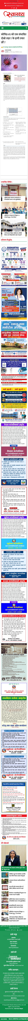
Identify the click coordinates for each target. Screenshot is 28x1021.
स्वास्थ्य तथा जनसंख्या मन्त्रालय (12, 973)
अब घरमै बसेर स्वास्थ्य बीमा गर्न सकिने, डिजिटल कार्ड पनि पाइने (16, 887)
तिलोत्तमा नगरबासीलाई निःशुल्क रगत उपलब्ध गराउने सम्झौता (17, 894)
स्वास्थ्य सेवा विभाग (17, 977)
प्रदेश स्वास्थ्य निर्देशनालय (14, 974)
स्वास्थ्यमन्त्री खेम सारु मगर (9, 979)
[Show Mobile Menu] (2, 27)
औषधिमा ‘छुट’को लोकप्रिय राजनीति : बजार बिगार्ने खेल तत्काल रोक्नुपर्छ (17, 875)
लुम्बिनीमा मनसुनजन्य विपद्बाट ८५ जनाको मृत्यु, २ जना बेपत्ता (12, 216)
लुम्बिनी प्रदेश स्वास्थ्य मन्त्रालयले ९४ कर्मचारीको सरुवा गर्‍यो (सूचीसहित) (12, 199)
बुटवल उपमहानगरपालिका (18, 983)
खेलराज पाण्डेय (14, 984)
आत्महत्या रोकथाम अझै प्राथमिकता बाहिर (17, 881)
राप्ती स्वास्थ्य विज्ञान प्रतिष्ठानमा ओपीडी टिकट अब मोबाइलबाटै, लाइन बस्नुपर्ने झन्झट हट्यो (13, 235)
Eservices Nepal (18, 1008)
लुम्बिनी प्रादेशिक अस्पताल (17, 981)
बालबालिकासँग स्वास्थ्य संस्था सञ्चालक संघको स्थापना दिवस (16, 906)
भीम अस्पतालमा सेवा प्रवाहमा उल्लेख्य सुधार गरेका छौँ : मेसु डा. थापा (13, 869)
